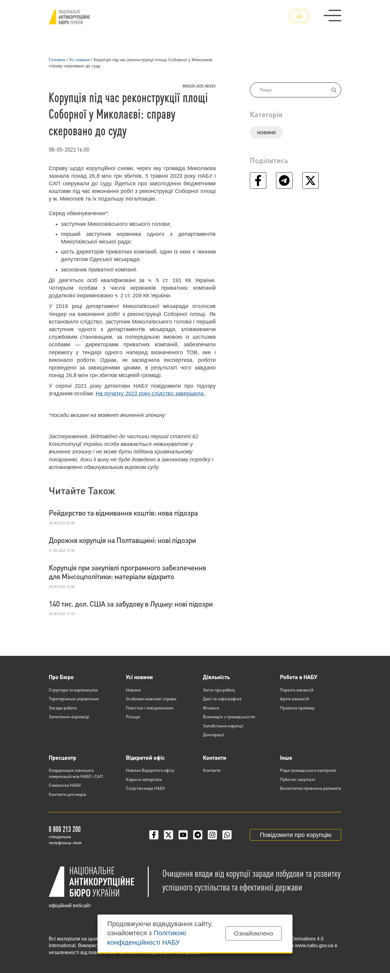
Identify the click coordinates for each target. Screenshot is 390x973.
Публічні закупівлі (297, 779)
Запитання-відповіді (69, 716)
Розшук (133, 716)
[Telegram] (197, 834)
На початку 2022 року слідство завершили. (150, 393)
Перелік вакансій (297, 689)
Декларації (213, 734)
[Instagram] (212, 834)
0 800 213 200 (65, 829)
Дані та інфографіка (222, 698)
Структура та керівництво (73, 689)
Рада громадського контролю (308, 770)
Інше (286, 757)
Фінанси (211, 707)
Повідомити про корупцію (296, 834)
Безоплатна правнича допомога (310, 788)
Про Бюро (61, 676)
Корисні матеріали (144, 779)
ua (299, 15)
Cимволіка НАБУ (65, 785)
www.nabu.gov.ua (314, 945)
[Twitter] (168, 834)
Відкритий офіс (145, 757)
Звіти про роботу (219, 689)
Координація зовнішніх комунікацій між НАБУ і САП (76, 773)
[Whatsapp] (227, 834)
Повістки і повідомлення (149, 707)
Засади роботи (63, 707)
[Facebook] (153, 834)
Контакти (214, 757)
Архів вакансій (294, 698)
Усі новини (139, 676)
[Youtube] (183, 834)
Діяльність (216, 676)
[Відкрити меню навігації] (332, 15)
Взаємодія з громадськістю (229, 716)
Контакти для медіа (67, 794)
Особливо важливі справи (151, 698)
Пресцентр (62, 757)
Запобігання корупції (223, 725)
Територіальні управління (74, 698)
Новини (266, 132)
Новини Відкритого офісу (150, 770)
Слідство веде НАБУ (145, 788)
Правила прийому (297, 707)
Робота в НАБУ (298, 676)
